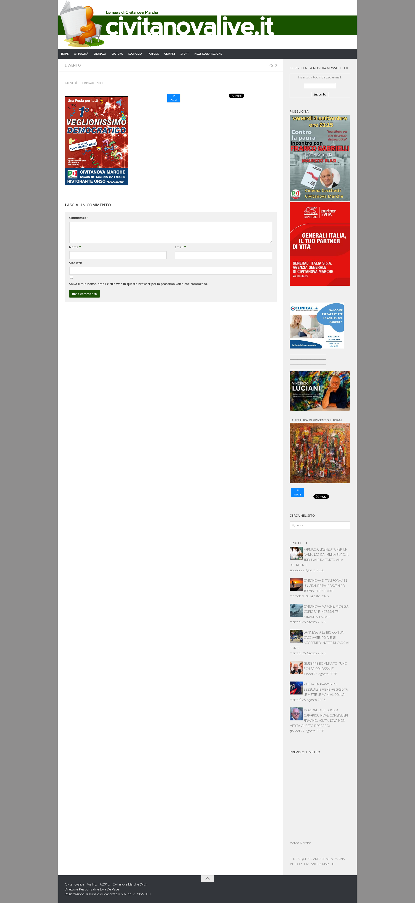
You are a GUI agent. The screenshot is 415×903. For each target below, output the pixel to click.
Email (180, 247)
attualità (81, 54)
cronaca (100, 54)
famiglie (153, 54)
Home (65, 54)
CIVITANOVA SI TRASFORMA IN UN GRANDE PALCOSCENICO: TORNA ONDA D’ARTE (325, 585)
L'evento (73, 65)
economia (135, 54)
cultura (117, 54)
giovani (169, 54)
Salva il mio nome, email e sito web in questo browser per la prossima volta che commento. (138, 284)
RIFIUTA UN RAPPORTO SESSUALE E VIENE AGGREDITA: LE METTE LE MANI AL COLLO (326, 689)
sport (184, 54)
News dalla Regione (208, 54)
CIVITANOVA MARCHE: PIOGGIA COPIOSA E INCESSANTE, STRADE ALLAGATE (326, 611)
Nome (75, 247)
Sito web (75, 263)
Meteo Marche (300, 843)
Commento (79, 218)
